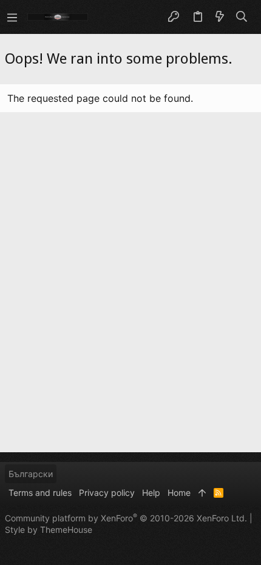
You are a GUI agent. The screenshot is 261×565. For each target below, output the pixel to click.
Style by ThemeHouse (48, 529)
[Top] (202, 493)
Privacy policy (107, 492)
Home (179, 492)
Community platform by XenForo (126, 518)
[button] (12, 17)
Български (30, 474)
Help (151, 492)
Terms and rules (40, 492)
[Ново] (219, 17)
